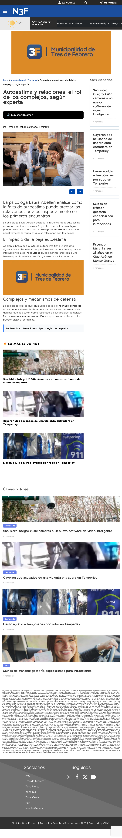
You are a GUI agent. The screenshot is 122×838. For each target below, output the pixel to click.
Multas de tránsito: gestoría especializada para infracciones (47, 671)
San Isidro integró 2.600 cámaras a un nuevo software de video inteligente (57, 531)
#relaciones (30, 328)
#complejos (61, 328)
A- (72, 191)
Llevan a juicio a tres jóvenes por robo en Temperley (41, 624)
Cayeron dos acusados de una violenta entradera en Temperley (102, 143)
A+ (79, 191)
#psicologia (45, 328)
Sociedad (32, 80)
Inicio (5, 80)
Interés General (18, 80)
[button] (87, 2)
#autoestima (13, 328)
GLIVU (106, 823)
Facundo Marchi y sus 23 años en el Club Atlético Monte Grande (103, 252)
